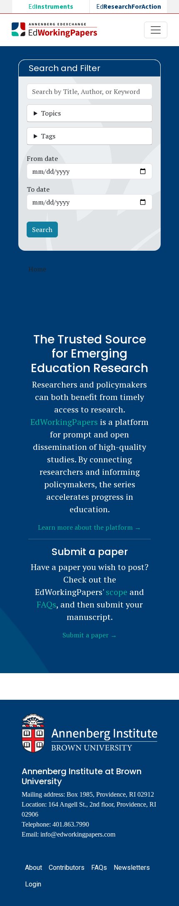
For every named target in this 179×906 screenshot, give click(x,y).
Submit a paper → (89, 634)
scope (116, 591)
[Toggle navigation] (155, 30)
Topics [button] (51, 113)
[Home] (58, 29)
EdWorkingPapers (64, 421)
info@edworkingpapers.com (77, 834)
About (33, 867)
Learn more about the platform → (89, 527)
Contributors (67, 867)
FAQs (46, 604)
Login (33, 884)
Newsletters (132, 867)
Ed (50, 6)
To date (38, 189)
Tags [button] (48, 136)
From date (42, 158)
